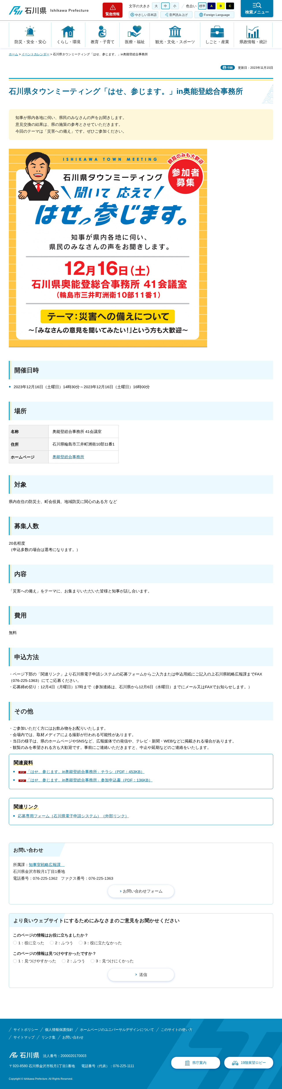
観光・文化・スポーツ (175, 42)
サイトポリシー (25, 1029)
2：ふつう (64, 943)
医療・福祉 (135, 42)
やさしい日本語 (146, 15)
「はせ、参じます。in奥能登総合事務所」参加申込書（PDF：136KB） (89, 780)
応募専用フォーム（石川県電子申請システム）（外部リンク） (73, 816)
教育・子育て (103, 42)
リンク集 (48, 1037)
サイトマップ (24, 1037)
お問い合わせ (72, 1037)
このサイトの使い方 (177, 1029)
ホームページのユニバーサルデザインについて (117, 1029)
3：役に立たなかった (103, 943)
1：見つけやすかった (37, 961)
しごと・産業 (217, 42)
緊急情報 (113, 14)
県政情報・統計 (253, 42)
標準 (202, 6)
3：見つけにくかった (115, 961)
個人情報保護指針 (59, 1029)
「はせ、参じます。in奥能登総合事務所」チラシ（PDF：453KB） (85, 772)
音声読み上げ (178, 15)
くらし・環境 (68, 42)
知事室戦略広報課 (47, 865)
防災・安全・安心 (30, 42)
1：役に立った (31, 943)
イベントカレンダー (35, 54)
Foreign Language (217, 15)
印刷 (230, 67)
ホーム (13, 54)
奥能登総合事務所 (68, 457)
